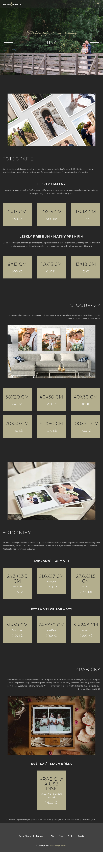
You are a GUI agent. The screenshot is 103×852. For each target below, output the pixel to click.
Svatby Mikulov (25, 836)
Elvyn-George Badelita (58, 845)
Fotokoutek (40, 836)
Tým (52, 836)
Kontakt (81, 836)
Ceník (70, 836)
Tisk (61, 836)
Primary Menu (98, 4)
